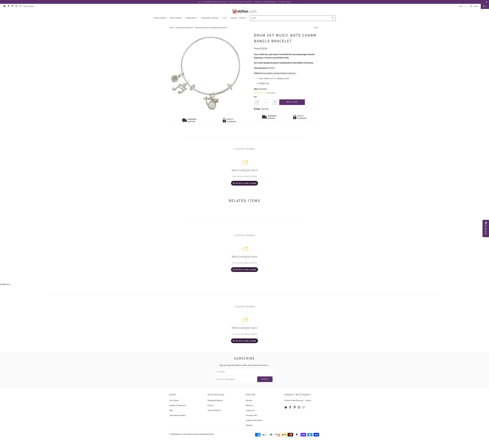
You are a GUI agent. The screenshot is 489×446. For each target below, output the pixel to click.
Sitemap (249, 425)
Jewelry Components (177, 405)
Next (316, 28)
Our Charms (174, 400)
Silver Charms (159, 18)
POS (184, 434)
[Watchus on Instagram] (16, 6)
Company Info (251, 415)
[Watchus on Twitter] (4, 6)
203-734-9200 (28, 6)
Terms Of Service (214, 410)
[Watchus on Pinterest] (12, 6)
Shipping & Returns (215, 400)
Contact (242, 18)
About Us (249, 405)
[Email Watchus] (20, 6)
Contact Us (250, 410)
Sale (225, 18)
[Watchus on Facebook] (8, 6)
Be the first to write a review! (244, 183)
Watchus (178, 434)
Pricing (234, 18)
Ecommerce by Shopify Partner (202, 434)
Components (191, 18)
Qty (255, 97)
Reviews (249, 400)
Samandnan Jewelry (210, 18)
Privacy (210, 405)
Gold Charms (176, 18)
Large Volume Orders (254, 420)
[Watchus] (244, 11)
